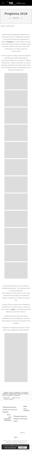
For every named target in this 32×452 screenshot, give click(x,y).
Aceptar (22, 447)
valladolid (17, 395)
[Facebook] (9, 433)
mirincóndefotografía (16, 393)
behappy (6, 392)
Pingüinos (10, 41)
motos (4, 395)
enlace (13, 309)
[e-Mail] (16, 433)
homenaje (5, 393)
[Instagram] (13, 433)
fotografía (24, 392)
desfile (11, 392)
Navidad (11, 399)
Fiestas (6, 399)
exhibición (17, 392)
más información (12, 447)
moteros (26, 393)
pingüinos (10, 395)
